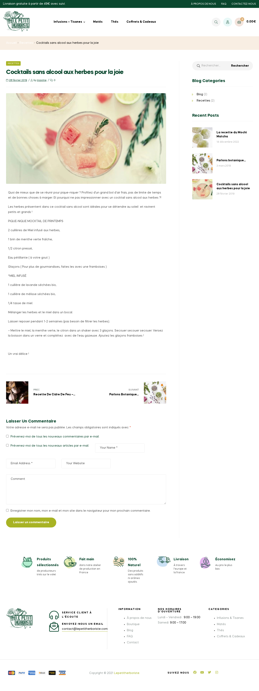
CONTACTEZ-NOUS (243, 4)
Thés (114, 21)
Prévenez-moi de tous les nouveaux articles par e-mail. (50, 445)
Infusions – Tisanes (68, 21)
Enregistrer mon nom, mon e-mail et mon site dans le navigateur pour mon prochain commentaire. (81, 510)
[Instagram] (216, 672)
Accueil (11, 43)
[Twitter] (209, 672)
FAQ (223, 4)
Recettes (26, 43)
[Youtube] (202, 672)
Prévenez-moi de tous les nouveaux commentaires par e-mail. (55, 436)
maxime (42, 80)
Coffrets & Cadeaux (141, 21)
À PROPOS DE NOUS (203, 4)
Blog (200, 94)
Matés (98, 21)
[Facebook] (194, 672)
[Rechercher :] (222, 65)
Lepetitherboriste (126, 673)
